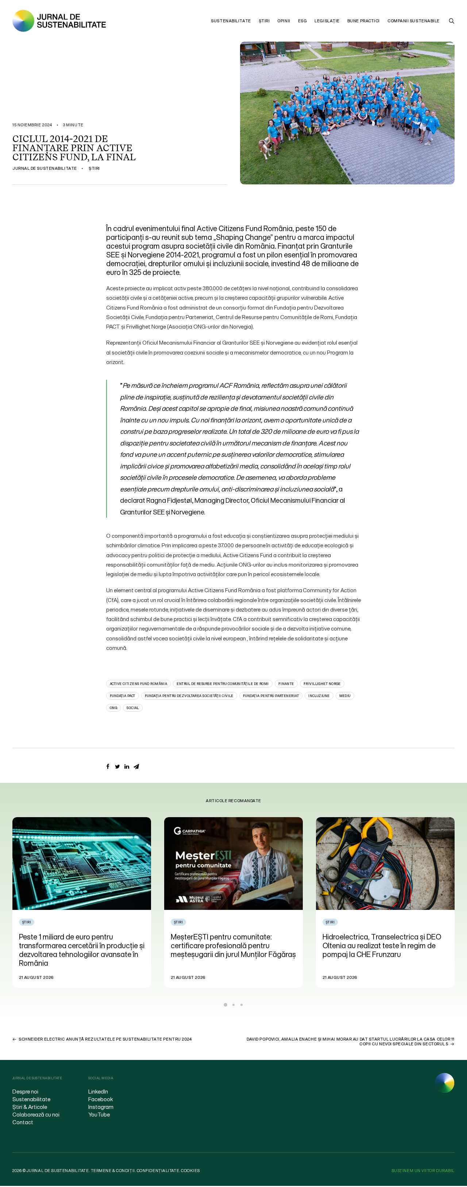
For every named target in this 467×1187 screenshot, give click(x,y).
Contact (22, 1122)
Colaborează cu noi (35, 1114)
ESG (302, 21)
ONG (113, 707)
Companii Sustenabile (413, 21)
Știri (264, 21)
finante (286, 683)
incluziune (319, 695)
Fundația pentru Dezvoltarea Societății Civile (189, 695)
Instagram (100, 1107)
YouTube (99, 1114)
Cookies (190, 1170)
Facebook (100, 1099)
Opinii (283, 21)
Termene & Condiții (113, 1170)
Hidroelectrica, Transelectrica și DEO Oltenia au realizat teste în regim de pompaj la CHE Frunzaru (230, 945)
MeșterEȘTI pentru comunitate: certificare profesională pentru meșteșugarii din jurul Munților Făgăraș (81, 945)
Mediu (345, 695)
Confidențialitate (158, 1170)
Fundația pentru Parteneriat (271, 695)
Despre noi (25, 1091)
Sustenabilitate (231, 21)
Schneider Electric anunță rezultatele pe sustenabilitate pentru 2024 (105, 1039)
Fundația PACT (122, 695)
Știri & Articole (29, 1107)
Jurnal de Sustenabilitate (44, 168)
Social (133, 707)
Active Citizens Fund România (138, 683)
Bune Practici (363, 21)
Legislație (327, 21)
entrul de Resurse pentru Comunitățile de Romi (223, 683)
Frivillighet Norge (322, 683)
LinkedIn (98, 1091)
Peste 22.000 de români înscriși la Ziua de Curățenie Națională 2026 (384, 941)
